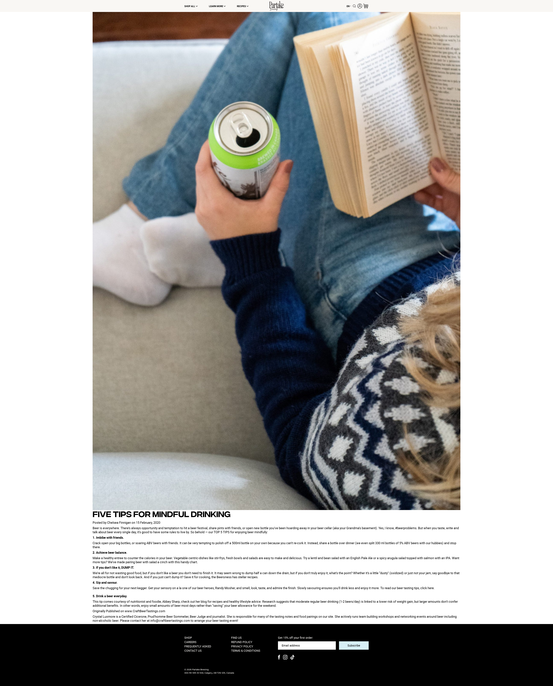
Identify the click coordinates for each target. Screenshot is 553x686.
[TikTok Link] (292, 657)
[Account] (360, 6)
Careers (190, 642)
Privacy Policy (242, 646)
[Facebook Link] (279, 657)
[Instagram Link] (285, 657)
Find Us (236, 638)
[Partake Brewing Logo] (276, 6)
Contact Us (193, 651)
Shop (188, 638)
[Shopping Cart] (366, 6)
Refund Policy (241, 642)
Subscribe (353, 645)
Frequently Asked (197, 646)
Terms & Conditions (245, 651)
